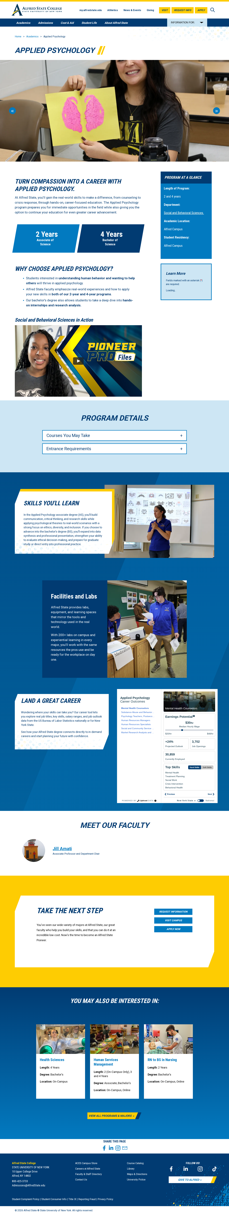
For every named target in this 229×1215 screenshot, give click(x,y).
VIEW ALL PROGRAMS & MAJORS (110, 1115)
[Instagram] (200, 1168)
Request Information (173, 911)
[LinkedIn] (185, 1168)
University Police (136, 1179)
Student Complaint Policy (25, 1199)
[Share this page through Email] (124, 1148)
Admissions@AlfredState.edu (28, 1185)
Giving (150, 10)
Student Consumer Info (54, 1199)
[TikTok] (214, 1168)
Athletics (112, 10)
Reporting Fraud (87, 1199)
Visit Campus (173, 920)
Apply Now (173, 929)
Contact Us (81, 1179)
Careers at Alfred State (87, 1168)
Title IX (72, 1199)
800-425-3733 (20, 1181)
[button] (78, 361)
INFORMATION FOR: (183, 22)
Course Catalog (135, 1163)
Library (130, 1168)
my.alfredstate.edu (90, 10)
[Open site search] (213, 10)
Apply (201, 10)
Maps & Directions (137, 1174)
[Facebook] (171, 1168)
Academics (32, 36)
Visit (165, 10)
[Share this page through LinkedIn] (111, 1148)
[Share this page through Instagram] (117, 1148)
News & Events (132, 10)
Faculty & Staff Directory (88, 1174)
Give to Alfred (188, 1179)
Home (18, 36)
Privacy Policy (105, 1199)
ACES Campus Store (86, 1163)
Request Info (182, 10)
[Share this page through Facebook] (104, 1148)
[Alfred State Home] (37, 10)
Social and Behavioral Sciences (184, 213)
